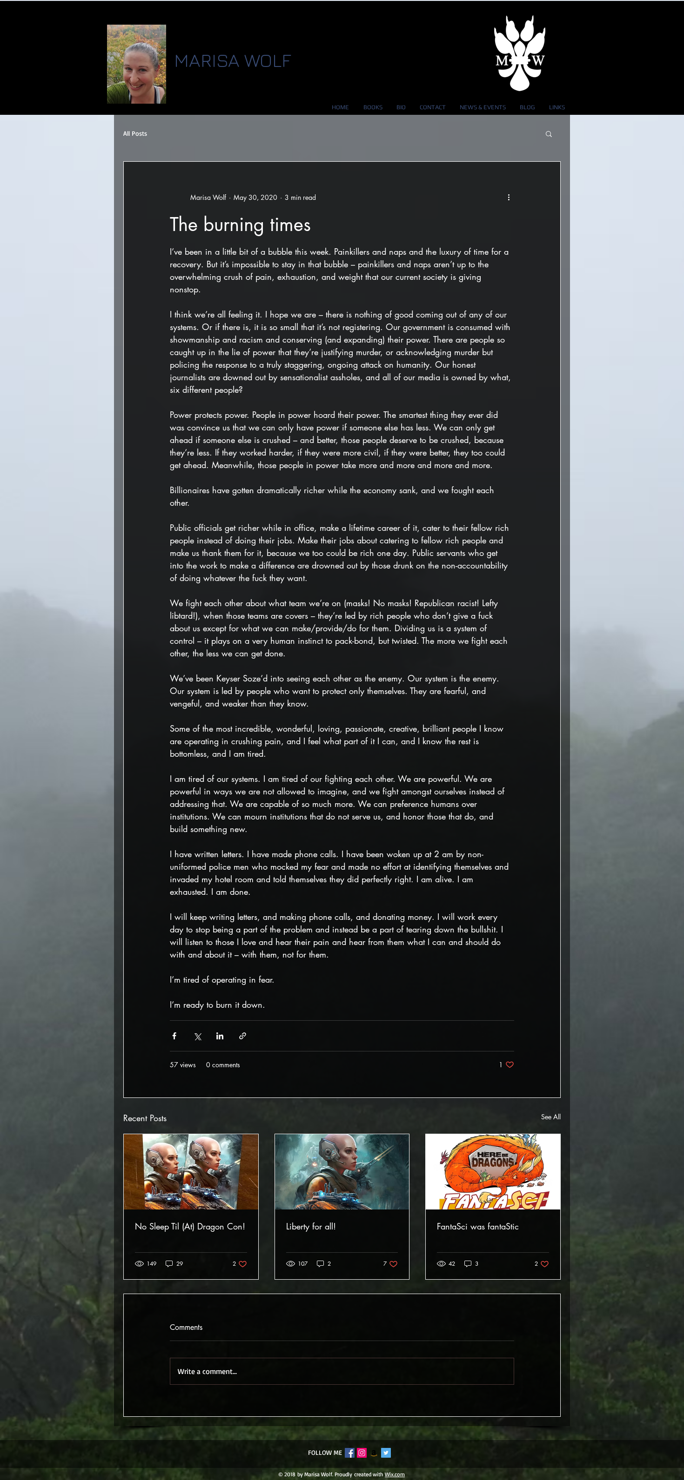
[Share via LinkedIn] (219, 1035)
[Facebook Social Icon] (350, 1453)
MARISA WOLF (232, 60)
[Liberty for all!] (342, 1171)
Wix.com (395, 1474)
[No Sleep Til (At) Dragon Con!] (191, 1171)
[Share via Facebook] (174, 1035)
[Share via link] (242, 1035)
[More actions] (508, 197)
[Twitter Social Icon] (386, 1453)
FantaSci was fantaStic (478, 1226)
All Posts (135, 133)
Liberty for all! (311, 1226)
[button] (548, 133)
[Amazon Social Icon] (374, 1453)
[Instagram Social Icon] (362, 1453)
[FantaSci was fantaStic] (493, 1171)
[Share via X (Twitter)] (197, 1035)
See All (551, 1116)
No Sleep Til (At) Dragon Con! (190, 1226)
